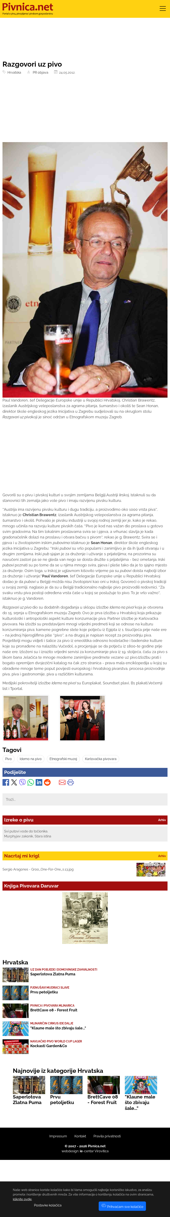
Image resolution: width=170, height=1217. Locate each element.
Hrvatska (13, 72)
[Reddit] (47, 783)
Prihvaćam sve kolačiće (124, 1207)
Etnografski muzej (63, 759)
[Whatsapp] (30, 783)
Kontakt (80, 1136)
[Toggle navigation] (163, 9)
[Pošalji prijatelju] (62, 783)
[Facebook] (5, 783)
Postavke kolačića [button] (48, 1205)
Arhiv (162, 820)
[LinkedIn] (39, 783)
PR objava (39, 72)
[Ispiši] (70, 783)
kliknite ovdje (22, 1199)
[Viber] (22, 783)
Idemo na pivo (31, 759)
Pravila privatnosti (107, 1136)
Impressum (58, 1136)
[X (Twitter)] (14, 783)
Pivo (8, 759)
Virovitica (102, 1151)
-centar (87, 1151)
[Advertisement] (85, 111)
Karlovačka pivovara (101, 759)
